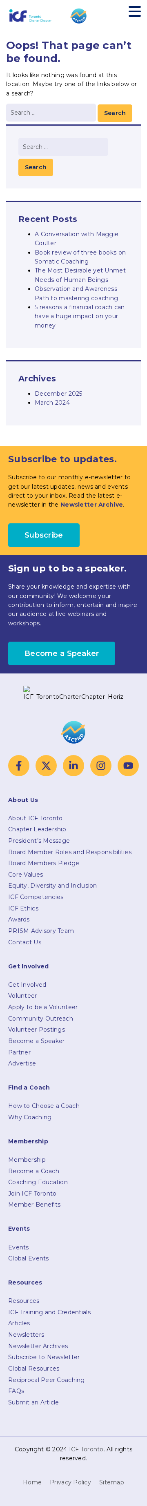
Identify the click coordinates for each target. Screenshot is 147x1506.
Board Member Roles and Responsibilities (69, 852)
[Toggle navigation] (135, 11)
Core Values (25, 874)
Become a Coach (33, 1171)
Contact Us (24, 942)
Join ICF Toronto (32, 1193)
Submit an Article (33, 1402)
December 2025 (58, 393)
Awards (19, 919)
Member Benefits (34, 1204)
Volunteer (22, 995)
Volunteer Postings (36, 1029)
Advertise (22, 1063)
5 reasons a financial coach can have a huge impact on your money (80, 316)
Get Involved (27, 984)
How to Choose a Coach (44, 1106)
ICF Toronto (86, 1449)
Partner (19, 1052)
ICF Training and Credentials (49, 1312)
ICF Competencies (35, 897)
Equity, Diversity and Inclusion (52, 885)
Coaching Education (38, 1182)
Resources (24, 1300)
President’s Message (39, 840)
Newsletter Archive (91, 504)
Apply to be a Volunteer (43, 1007)
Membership (27, 1159)
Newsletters (26, 1334)
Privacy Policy (70, 1482)
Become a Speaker (36, 1041)
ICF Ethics (23, 908)
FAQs (16, 1391)
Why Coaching (29, 1117)
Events (18, 1247)
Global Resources (33, 1368)
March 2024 (52, 402)
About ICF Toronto (35, 818)
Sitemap (111, 1482)
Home (32, 1482)
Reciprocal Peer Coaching (46, 1380)
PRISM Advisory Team (41, 931)
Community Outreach (40, 1018)
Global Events (28, 1258)
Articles (19, 1323)
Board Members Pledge (44, 863)
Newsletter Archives (38, 1346)
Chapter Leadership (37, 829)
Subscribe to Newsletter (44, 1357)
